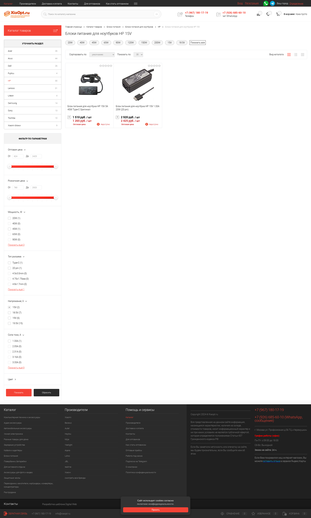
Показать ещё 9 (16, 367)
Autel (67, 428)
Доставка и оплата (52, 3)
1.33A (17, 341)
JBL (66, 461)
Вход (240, 3)
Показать (18, 392)
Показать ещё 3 (16, 245)
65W (16, 234)
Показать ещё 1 (16, 289)
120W (131, 42)
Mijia (67, 439)
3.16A (17, 357)
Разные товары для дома (16, 439)
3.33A (17, 362)
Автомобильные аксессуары (18, 428)
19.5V (17, 323)
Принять (156, 510)
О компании (131, 467)
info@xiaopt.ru (62, 513)
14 (56, 103)
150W (144, 42)
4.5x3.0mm (19, 273)
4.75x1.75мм (20, 278)
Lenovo (11, 88)
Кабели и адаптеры (13, 450)
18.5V (17, 312)
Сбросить (46, 392)
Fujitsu (11, 73)
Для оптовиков (92, 3)
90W (16, 239)
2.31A (17, 351)
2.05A (17, 346)
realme (68, 467)
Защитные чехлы (12, 478)
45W (16, 229)
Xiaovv (68, 472)
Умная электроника (13, 434)
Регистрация (252, 3)
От (9, 156)
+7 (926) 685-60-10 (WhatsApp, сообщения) (279, 419)
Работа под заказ (134, 456)
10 (56, 118)
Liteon (11, 95)
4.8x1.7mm (19, 284)
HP (9, 81)
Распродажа (10, 492)
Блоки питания (11, 456)
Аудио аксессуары (13, 423)
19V (16, 318)
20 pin (17, 268)
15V (16, 307)
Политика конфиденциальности (141, 472)
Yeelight (68, 445)
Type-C (17, 262)
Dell (10, 66)
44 (56, 58)
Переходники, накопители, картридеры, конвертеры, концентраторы (28, 485)
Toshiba (11, 118)
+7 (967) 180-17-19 (196, 12)
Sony (10, 110)
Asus (10, 58)
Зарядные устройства (14, 445)
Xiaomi (68, 417)
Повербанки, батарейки (15, 461)
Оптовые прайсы (134, 450)
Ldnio (67, 456)
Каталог (8, 3)
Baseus (68, 423)
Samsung (12, 103)
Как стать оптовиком (117, 3)
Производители (27, 3)
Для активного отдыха (14, 467)
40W (16, 223)
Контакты (73, 3)
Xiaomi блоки (14, 125)
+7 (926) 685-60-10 (234, 12)
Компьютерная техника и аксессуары (22, 417)
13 (56, 110)
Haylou (68, 434)
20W (16, 218)
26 (56, 51)
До (27, 156)
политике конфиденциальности (155, 504)
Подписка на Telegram (136, 461)
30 (56, 81)
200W (157, 42)
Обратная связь (17, 513)
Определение (296, 3)
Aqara (67, 450)
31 (56, 88)
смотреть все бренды (75, 478)
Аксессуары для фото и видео (18, 472)
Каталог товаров (19, 30)
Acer (10, 51)
